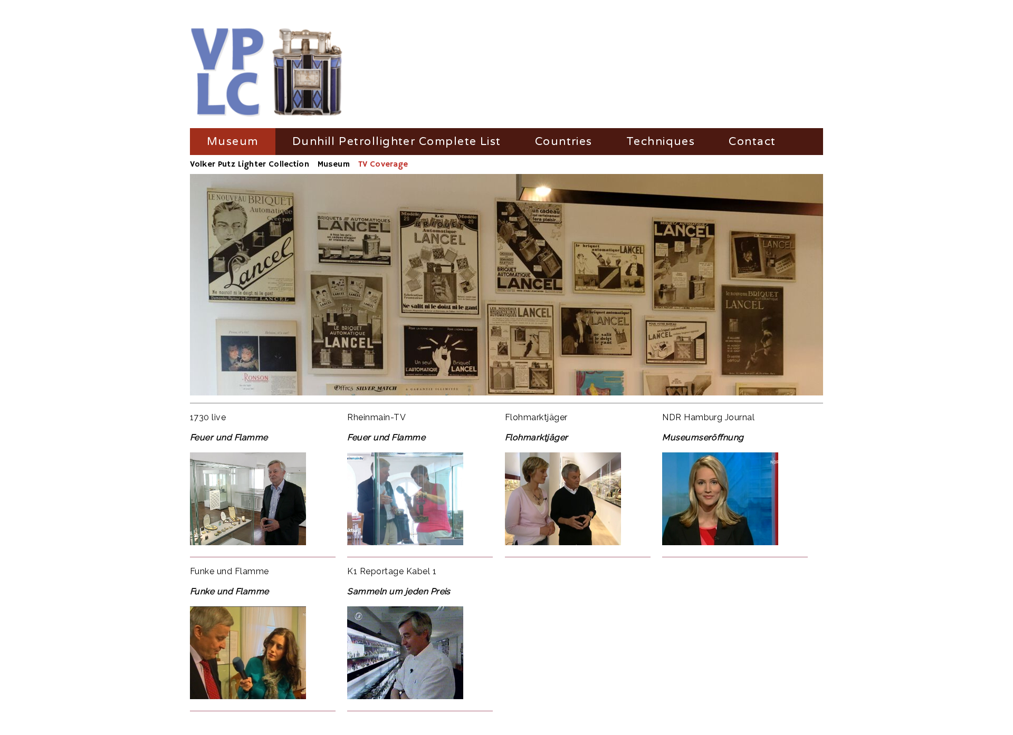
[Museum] (266, 73)
